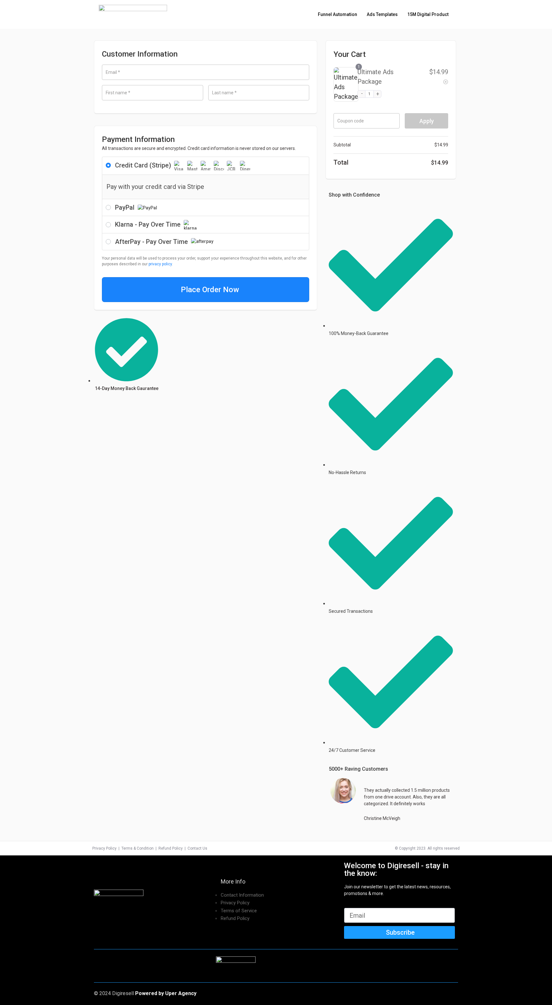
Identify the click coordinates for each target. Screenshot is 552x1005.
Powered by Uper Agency (165, 993)
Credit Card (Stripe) (144, 165)
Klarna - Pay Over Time (148, 224)
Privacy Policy (104, 848)
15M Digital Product (427, 14)
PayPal (125, 207)
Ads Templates (382, 14)
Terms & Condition (137, 848)
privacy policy (160, 264)
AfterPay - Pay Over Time (152, 241)
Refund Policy (170, 848)
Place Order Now (210, 289)
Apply (426, 121)
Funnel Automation (337, 14)
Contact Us (197, 848)
